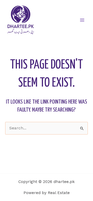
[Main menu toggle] (82, 20)
